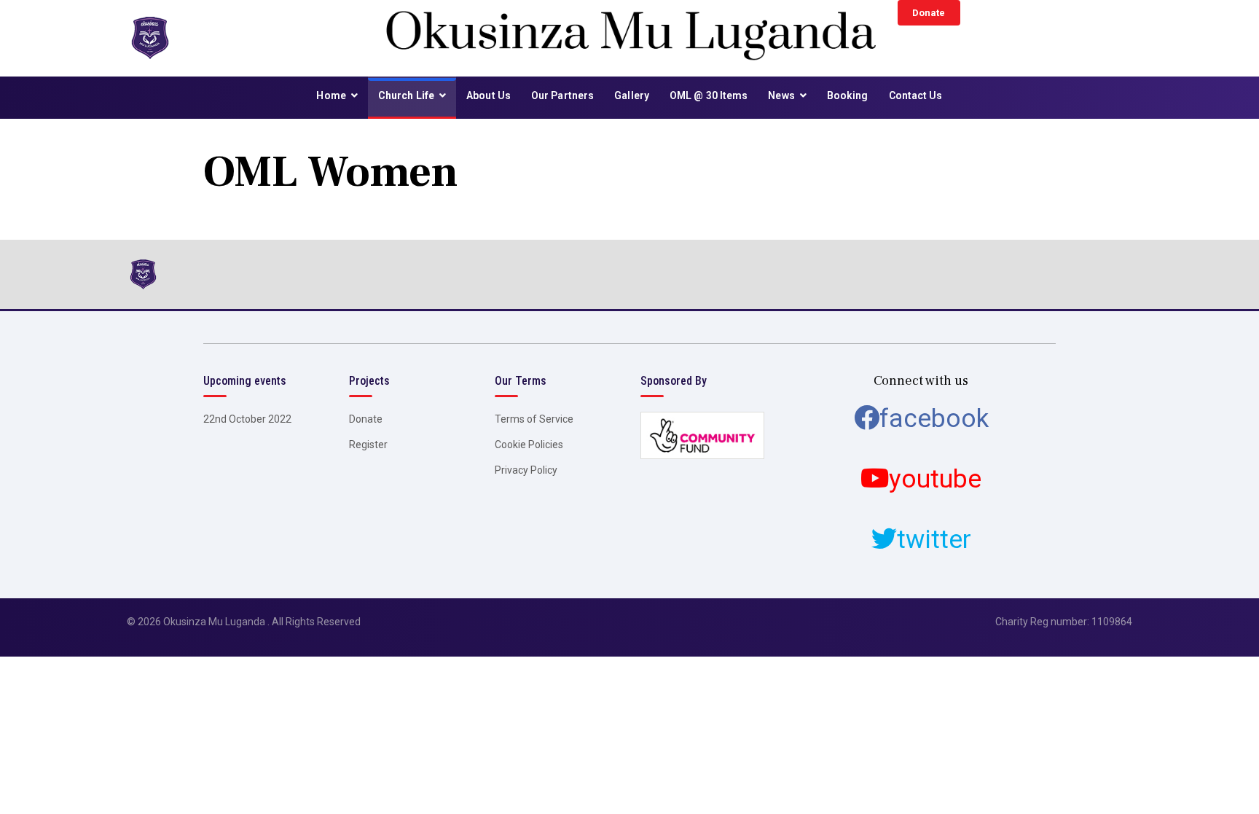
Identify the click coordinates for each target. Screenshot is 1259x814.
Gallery (631, 95)
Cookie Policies (529, 444)
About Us (488, 95)
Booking (847, 95)
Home (330, 95)
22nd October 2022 (247, 419)
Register (368, 444)
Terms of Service (534, 419)
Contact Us (916, 95)
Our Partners (562, 95)
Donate (928, 12)
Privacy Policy (526, 470)
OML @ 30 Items (709, 95)
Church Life (406, 95)
